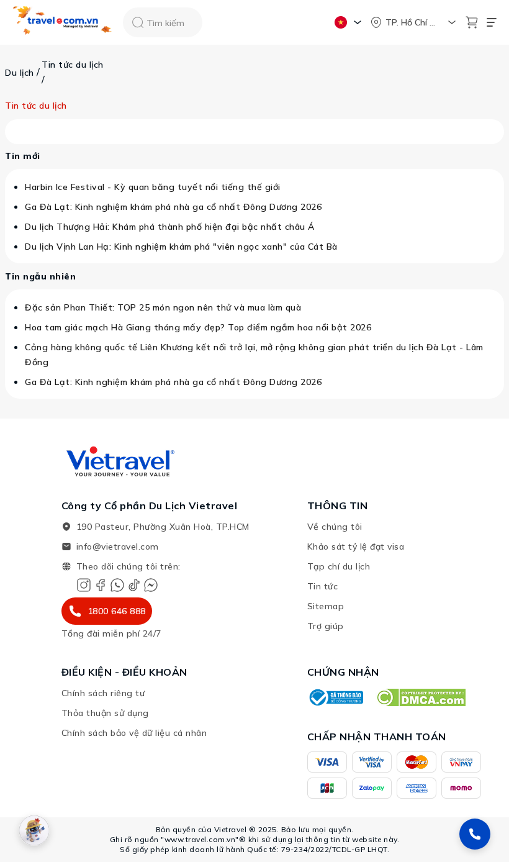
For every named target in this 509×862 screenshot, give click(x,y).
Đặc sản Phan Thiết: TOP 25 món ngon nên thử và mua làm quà (163, 307)
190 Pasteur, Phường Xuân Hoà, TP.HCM (163, 526)
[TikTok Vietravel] (134, 585)
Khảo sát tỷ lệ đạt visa (356, 546)
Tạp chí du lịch (339, 566)
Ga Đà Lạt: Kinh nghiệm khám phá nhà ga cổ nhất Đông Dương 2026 (173, 206)
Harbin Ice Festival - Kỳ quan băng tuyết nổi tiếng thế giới (153, 187)
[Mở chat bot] (34, 830)
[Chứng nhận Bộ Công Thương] (335, 697)
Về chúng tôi (335, 526)
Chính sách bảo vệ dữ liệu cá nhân (134, 732)
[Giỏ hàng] (471, 22)
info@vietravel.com (117, 546)
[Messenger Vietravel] (150, 585)
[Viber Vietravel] (117, 585)
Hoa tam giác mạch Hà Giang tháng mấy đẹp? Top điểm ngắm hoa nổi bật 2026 (198, 327)
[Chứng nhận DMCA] (421, 697)
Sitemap (326, 606)
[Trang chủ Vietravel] (62, 22)
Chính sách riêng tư (103, 693)
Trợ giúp (325, 626)
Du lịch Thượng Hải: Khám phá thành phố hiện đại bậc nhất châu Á (170, 226)
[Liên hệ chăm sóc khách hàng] (474, 834)
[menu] (491, 22)
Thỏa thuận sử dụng (105, 713)
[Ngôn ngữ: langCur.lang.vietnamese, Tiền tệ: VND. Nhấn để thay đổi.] (350, 22)
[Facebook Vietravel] (100, 585)
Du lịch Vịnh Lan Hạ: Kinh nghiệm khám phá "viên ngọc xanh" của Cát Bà (181, 246)
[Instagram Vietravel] (83, 585)
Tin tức (322, 586)
